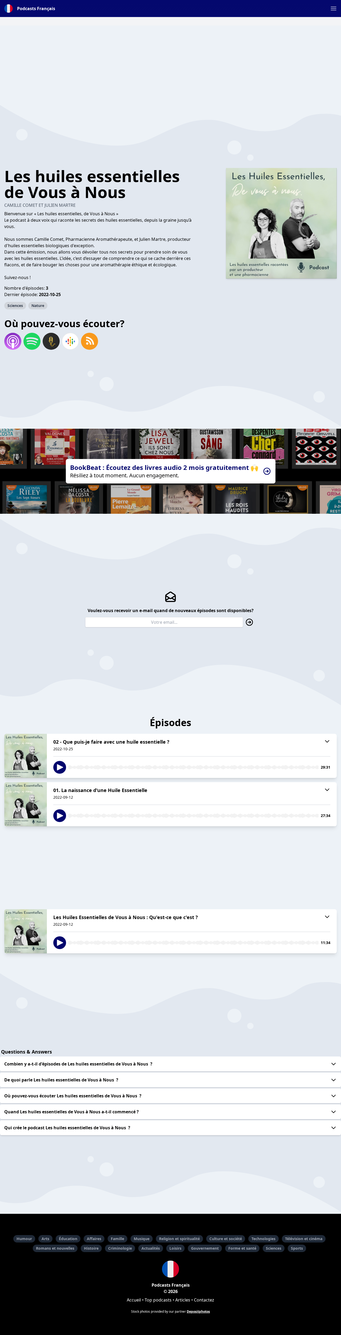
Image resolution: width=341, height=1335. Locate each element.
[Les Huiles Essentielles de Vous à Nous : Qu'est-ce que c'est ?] (25, 931)
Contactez (204, 1300)
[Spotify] (32, 341)
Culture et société (225, 1238)
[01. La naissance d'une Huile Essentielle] (25, 804)
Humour (24, 1238)
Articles (182, 1300)
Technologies (263, 1238)
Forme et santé (242, 1248)
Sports (297, 1248)
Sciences (15, 305)
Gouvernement (205, 1248)
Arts (45, 1238)
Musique (141, 1238)
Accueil (134, 1300)
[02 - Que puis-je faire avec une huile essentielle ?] (25, 756)
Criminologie (120, 1248)
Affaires (94, 1238)
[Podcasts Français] (170, 1269)
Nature (37, 305)
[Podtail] (51, 341)
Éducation (68, 1238)
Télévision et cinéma (303, 1238)
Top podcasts (158, 1300)
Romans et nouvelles (55, 1248)
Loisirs (175, 1248)
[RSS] (89, 341)
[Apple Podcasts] (12, 341)
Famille (117, 1238)
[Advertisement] (170, 63)
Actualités (150, 1248)
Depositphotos (198, 1311)
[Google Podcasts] (70, 341)
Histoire (91, 1248)
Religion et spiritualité (179, 1238)
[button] (333, 8)
